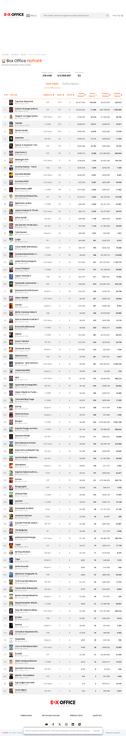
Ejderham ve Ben (23, 203)
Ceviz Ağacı (21, 690)
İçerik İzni (97, 715)
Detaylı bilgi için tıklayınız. (80, 731)
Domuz (18, 624)
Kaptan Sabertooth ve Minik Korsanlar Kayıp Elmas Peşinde (27, 472)
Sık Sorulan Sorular (51, 715)
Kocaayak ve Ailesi (24, 508)
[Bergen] (11, 422)
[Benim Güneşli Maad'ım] (11, 596)
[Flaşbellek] (11, 640)
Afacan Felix (21, 493)
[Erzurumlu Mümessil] (11, 327)
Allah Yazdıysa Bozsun (26, 661)
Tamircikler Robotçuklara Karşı (27, 588)
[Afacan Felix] (11, 494)
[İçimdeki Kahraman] (11, 669)
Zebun (18, 334)
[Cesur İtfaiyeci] (11, 269)
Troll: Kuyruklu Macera (26, 581)
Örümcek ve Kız (22, 348)
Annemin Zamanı (23, 515)
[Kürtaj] (11, 407)
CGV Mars (47, 117)
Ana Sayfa (5, 55)
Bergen (18, 421)
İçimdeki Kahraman (24, 668)
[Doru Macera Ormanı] (11, 444)
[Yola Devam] (11, 233)
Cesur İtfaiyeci (22, 268)
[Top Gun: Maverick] (11, 102)
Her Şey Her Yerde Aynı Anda (27, 225)
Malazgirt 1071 (21, 159)
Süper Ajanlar (21, 297)
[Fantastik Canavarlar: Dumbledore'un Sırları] (11, 284)
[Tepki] (11, 545)
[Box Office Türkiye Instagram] (66, 724)
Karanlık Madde (23, 174)
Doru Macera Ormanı (25, 443)
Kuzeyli (18, 653)
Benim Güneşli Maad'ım (26, 595)
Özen (47, 247)
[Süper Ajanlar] (11, 298)
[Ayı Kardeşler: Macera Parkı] (11, 458)
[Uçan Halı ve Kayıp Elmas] (11, 385)
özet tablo (52, 83)
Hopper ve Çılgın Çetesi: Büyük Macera (27, 116)
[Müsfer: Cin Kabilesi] (11, 676)
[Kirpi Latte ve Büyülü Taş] (11, 451)
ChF (47, 146)
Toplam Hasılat (105, 94)
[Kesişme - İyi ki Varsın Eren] (11, 364)
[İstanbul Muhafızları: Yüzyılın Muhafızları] (11, 255)
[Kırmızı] (11, 480)
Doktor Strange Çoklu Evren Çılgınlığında (27, 108)
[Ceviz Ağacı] (11, 691)
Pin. (47, 240)
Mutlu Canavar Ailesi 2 (26, 312)
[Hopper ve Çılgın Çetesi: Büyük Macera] (11, 117)
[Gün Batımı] (11, 465)
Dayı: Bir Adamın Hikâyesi (27, 610)
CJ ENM (48, 124)
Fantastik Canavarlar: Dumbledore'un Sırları (27, 283)
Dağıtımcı (47, 95)
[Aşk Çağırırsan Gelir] (11, 683)
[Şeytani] (11, 502)
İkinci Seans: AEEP (23, 188)
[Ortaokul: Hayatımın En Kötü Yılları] (11, 632)
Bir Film (48, 139)
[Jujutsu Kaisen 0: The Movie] (11, 211)
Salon (59, 95)
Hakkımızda (26, 715)
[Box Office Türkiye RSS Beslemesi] (79, 724)
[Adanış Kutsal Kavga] (11, 538)
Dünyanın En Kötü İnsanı (26, 290)
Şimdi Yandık (21, 130)
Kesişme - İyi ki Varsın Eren (27, 363)
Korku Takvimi (22, 341)
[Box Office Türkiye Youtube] (46, 724)
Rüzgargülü (20, 486)
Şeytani (19, 501)
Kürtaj (18, 406)
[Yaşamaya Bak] (11, 371)
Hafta (69, 95)
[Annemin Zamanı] (11, 516)
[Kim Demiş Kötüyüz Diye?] (11, 197)
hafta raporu (71, 83)
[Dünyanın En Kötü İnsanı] (11, 291)
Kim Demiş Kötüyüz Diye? (27, 196)
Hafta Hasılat (81, 94)
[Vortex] (11, 306)
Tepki (18, 544)
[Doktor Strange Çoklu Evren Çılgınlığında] (11, 109)
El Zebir (18, 617)
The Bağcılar (21, 530)
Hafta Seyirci (92, 94)
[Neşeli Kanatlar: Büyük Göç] (11, 603)
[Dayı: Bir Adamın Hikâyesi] (11, 611)
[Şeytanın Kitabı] (11, 436)
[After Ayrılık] (11, 218)
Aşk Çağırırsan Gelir (25, 682)
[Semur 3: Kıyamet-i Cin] (11, 146)
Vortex (18, 304)
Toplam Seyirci (116, 94)
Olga (17, 559)
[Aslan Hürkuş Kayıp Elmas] (11, 262)
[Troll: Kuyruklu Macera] (11, 582)
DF (48, 531)
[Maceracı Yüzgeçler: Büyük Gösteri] (11, 574)
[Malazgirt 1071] (11, 160)
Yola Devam (21, 232)
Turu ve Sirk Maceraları (26, 646)
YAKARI (18, 123)
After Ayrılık (21, 217)
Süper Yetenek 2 (23, 275)
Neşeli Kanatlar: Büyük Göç (27, 602)
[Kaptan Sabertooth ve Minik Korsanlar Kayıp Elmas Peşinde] (11, 473)
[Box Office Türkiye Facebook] (53, 724)
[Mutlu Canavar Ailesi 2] (11, 313)
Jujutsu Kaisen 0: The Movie (27, 210)
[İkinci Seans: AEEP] (11, 189)
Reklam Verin (76, 715)
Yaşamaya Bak (22, 370)
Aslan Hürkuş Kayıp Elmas (27, 261)
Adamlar (19, 137)
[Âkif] (11, 378)
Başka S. (47, 233)
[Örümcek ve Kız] (11, 349)
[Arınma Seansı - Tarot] (11, 168)
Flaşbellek (20, 639)
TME (47, 168)
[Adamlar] (11, 138)
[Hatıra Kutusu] (11, 415)
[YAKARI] (11, 124)
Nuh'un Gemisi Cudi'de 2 (27, 319)
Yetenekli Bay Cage (24, 399)
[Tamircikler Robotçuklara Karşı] (11, 589)
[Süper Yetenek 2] (11, 277)
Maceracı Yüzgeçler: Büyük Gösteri (27, 573)
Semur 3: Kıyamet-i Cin (26, 145)
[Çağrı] (11, 240)
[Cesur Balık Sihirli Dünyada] (11, 247)
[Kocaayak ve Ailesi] (11, 509)
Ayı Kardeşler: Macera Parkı (27, 457)
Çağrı (18, 239)
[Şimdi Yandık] (11, 131)
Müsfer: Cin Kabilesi (24, 675)
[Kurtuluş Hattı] (11, 182)
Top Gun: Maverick (24, 101)
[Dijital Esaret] (11, 356)
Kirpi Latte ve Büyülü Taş (27, 450)
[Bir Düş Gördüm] (11, 553)
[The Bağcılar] (11, 531)
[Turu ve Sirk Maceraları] (11, 647)
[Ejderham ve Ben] (11, 204)
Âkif (17, 377)
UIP (47, 102)
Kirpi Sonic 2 (21, 152)
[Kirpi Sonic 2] (11, 153)
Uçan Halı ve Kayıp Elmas (27, 384)
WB (47, 284)
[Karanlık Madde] (11, 175)
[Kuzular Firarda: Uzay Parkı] (11, 523)
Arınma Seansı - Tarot (26, 166)
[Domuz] (11, 625)
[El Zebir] (11, 618)
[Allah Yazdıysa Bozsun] (11, 662)
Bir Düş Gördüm (22, 552)
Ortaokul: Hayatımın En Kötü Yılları (27, 631)
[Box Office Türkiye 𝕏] (59, 724)
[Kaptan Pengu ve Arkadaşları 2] (11, 429)
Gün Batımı (20, 464)
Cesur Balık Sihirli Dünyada (27, 246)
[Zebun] (11, 335)
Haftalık (23, 55)
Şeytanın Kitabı (22, 435)
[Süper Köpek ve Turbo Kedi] (11, 393)
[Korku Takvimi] (11, 342)
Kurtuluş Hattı (22, 181)
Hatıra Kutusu (22, 414)
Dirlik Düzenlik (21, 566)
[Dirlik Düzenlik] (11, 567)
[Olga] (11, 560)
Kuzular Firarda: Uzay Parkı (27, 523)
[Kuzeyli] (11, 654)
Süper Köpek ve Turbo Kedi (27, 392)
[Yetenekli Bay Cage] (11, 400)
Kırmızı (18, 479)
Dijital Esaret (21, 355)
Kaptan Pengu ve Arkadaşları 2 (27, 428)
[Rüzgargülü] (11, 487)
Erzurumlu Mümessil (25, 326)
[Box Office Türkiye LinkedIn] (73, 724)
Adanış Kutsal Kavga (25, 537)
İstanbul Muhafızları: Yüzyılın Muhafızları (27, 254)
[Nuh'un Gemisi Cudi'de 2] (11, 320)
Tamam (96, 731)
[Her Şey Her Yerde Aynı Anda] (11, 226)
